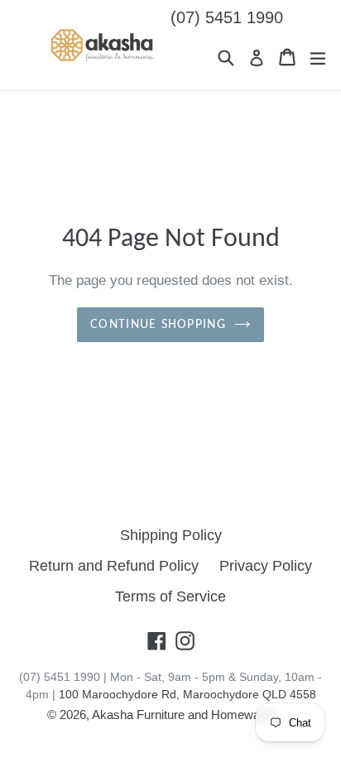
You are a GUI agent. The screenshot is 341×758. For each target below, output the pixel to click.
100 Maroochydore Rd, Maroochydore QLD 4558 (187, 694)
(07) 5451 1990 (226, 17)
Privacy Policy (265, 566)
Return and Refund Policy (114, 566)
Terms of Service (170, 596)
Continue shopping (158, 324)
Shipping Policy (171, 535)
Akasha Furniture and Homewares (184, 714)
